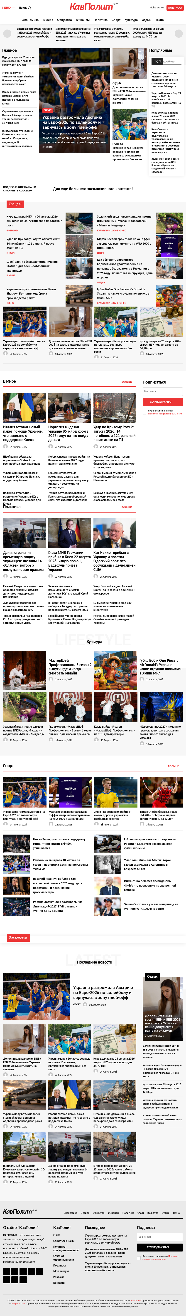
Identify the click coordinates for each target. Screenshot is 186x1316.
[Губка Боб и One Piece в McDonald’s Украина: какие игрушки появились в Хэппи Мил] (169, 296)
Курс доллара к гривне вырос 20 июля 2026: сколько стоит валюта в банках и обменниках (165, 118)
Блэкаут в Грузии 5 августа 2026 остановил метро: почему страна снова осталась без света (114, 497)
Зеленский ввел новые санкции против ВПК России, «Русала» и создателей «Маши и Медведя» (165, 165)
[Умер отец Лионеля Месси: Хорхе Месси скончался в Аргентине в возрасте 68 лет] (107, 864)
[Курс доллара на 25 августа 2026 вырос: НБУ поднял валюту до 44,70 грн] (161, 322)
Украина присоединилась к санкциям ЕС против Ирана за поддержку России (21, 477)
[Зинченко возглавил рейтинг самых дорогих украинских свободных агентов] (115, 792)
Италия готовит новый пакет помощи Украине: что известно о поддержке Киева (69, 1118)
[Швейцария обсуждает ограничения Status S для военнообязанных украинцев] (79, 268)
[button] (25, 7)
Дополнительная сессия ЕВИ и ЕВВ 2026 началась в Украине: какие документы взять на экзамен (129, 95)
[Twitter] (180, 189)
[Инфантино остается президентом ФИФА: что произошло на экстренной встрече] (107, 886)
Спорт (47, 110)
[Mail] (23, 1271)
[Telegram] (39, 1271)
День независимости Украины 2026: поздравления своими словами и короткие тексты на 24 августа (165, 80)
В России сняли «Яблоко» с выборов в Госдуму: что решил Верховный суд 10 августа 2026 (68, 607)
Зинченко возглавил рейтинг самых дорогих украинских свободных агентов (112, 815)
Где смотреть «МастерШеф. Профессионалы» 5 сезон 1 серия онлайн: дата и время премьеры (70, 730)
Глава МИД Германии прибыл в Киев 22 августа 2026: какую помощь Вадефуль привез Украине (69, 561)
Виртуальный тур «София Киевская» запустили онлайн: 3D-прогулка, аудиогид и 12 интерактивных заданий (17, 139)
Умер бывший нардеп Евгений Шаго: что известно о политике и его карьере (114, 590)
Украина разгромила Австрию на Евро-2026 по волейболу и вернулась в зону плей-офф (34, 32)
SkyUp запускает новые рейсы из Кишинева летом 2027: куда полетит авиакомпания (69, 460)
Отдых (117, 83)
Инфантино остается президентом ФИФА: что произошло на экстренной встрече (150, 886)
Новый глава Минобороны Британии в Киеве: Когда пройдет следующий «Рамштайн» (69, 620)
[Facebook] (166, 189)
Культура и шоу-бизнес (111, 230)
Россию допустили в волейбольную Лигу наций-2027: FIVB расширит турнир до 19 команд (58, 906)
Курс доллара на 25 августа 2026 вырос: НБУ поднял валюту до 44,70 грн (148, 32)
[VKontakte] (14, 1279)
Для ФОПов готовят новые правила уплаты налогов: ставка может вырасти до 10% (23, 607)
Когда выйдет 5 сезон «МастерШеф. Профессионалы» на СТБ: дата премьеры (114, 730)
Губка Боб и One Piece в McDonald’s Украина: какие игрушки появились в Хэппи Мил (123, 294)
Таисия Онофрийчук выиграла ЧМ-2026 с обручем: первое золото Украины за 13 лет (158, 815)
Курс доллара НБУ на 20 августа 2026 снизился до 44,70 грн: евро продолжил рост (34, 221)
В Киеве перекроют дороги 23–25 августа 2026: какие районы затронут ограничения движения (114, 1170)
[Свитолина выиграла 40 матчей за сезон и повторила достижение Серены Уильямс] (16, 864)
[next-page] (179, 34)
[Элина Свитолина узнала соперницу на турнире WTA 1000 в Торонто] (107, 906)
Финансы (13, 230)
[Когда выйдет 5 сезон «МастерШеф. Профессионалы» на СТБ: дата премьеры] (115, 707)
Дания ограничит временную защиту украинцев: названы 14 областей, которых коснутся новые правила (23, 561)
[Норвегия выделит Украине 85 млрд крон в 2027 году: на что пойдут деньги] (69, 408)
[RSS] (31, 1271)
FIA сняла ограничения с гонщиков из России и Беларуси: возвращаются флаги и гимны (150, 844)
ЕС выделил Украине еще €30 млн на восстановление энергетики (112, 607)
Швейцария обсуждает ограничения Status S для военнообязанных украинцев (32, 266)
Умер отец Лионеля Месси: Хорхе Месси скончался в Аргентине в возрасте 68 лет (147, 865)
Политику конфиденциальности (165, 414)
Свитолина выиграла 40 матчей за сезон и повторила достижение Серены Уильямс (60, 865)
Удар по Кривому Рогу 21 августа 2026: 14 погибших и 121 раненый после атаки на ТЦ (166, 100)
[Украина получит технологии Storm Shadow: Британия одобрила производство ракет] (79, 296)
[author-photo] (6, 353)
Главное (118, 144)
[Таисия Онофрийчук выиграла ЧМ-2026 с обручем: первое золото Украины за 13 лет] (161, 792)
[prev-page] (7, 34)
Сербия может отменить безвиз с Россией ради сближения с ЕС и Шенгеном (114, 477)
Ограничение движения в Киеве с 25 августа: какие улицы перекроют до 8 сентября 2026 (114, 1118)
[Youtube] (23, 1279)
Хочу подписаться (161, 402)
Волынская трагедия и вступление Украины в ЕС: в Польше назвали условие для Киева (22, 498)
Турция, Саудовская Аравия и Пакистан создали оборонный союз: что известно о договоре (68, 497)
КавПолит (136, 1300)
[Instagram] (173, 189)
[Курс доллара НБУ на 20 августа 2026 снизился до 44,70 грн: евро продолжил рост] (79, 223)
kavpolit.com (18, 1303)
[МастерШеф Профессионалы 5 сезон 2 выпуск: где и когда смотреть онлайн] (24, 670)
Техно (10, 303)
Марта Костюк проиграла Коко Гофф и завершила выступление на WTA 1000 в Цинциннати (124, 244)
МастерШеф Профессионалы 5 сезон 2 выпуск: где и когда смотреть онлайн (70, 667)
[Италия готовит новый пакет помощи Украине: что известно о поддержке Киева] (24, 408)
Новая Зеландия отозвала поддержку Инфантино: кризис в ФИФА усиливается (59, 844)
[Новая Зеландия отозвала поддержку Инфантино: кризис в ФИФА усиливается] (16, 844)
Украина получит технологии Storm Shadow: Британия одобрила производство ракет (31, 294)
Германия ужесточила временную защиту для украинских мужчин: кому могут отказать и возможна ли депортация (68, 480)
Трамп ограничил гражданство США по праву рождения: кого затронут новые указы (22, 620)
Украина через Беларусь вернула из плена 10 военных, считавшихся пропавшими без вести (108, 1267)
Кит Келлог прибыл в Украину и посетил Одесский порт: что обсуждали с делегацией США (114, 561)
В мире (11, 253)
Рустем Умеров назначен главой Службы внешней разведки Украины (113, 620)
